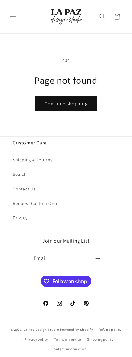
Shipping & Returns (33, 160)
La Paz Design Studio (41, 329)
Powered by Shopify (76, 329)
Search (20, 174)
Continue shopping (66, 103)
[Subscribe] (98, 258)
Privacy (20, 218)
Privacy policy (36, 339)
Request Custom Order (36, 203)
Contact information (69, 349)
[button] (13, 17)
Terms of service (67, 339)
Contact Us (24, 189)
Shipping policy (100, 339)
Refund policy (110, 329)
